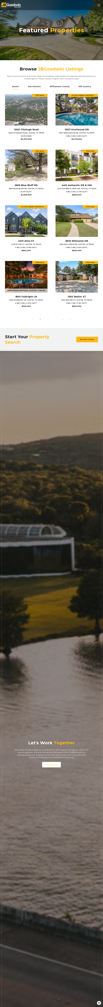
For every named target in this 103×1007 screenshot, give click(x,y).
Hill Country (85, 86)
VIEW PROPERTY (26, 118)
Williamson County (60, 86)
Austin (15, 86)
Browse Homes (87, 339)
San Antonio (34, 86)
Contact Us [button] (51, 765)
